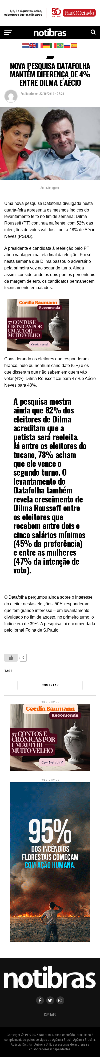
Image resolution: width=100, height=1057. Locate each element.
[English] (32, 45)
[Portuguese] (60, 45)
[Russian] (67, 45)
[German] (46, 45)
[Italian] (53, 45)
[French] (39, 45)
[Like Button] (11, 658)
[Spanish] (74, 45)
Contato (50, 1014)
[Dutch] (25, 45)
